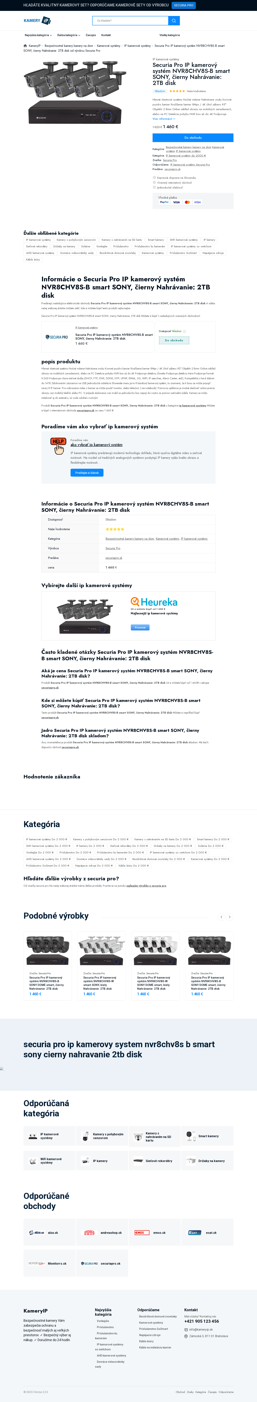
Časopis (91, 35)
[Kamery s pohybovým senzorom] (85, 1135)
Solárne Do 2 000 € (211, 846)
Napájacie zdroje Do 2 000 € (94, 866)
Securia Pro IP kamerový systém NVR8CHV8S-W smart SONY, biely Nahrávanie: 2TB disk (99, 983)
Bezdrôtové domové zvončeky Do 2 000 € (158, 859)
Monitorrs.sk (57, 1263)
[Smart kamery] (191, 1135)
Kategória (200, 1392)
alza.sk (53, 1233)
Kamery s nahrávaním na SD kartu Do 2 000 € (163, 839)
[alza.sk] (36, 1232)
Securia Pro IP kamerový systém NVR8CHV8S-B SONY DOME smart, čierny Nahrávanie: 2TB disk (46, 983)
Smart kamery (156, 240)
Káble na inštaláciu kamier (155, 1347)
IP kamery (209, 240)
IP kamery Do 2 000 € (90, 846)
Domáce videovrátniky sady (77, 253)
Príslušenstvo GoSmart (183, 253)
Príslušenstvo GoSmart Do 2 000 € (47, 866)
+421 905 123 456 (201, 1321)
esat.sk (211, 1233)
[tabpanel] (75, 91)
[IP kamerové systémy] (33, 1135)
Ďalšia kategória (67, 35)
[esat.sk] (194, 1232)
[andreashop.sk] (89, 1232)
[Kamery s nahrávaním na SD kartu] (138, 1136)
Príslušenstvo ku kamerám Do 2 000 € (120, 852)
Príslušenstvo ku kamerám (150, 246)
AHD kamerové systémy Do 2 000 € (48, 859)
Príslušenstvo (121, 246)
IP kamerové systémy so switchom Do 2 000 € (178, 852)
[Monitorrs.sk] (36, 1263)
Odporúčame (226, 1392)
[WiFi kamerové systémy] (33, 1160)
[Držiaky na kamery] (191, 1160)
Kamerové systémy (153, 253)
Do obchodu (193, 138)
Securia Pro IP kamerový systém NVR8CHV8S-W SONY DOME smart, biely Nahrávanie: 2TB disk (153, 983)
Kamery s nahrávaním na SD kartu (122, 240)
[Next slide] (229, 917)
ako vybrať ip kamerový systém (96, 444)
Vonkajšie (101, 246)
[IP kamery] (85, 1160)
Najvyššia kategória (37, 35)
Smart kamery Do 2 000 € (213, 839)
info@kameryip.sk (201, 1329)
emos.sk (159, 1233)
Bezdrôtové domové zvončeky (118, 253)
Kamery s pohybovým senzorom (76, 240)
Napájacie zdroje (213, 253)
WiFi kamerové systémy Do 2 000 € (48, 846)
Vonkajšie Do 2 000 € (40, 852)
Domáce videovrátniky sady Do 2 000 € (101, 859)
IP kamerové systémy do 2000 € (186, 156)
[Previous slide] (221, 917)
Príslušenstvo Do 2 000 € (75, 852)
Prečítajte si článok (87, 472)
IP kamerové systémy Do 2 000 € (46, 839)
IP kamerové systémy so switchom (191, 246)
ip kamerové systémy (192, 405)
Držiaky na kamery (64, 246)
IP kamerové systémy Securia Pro (190, 165)
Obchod (180, 1392)
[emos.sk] (142, 1232)
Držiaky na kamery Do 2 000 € (173, 846)
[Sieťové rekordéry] (138, 1160)
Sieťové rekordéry (36, 246)
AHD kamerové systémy (40, 253)
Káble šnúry (33, 259)
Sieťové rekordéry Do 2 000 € (129, 846)
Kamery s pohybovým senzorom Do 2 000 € (100, 839)
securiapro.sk (172, 169)
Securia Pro (183, 5)
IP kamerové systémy (166, 59)
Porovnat (140, 627)
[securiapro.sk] (89, 1263)
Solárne (85, 246)
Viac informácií (163, 119)
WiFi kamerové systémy (184, 240)
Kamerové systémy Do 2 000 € (210, 859)
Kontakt (106, 35)
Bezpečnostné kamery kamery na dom (188, 147)
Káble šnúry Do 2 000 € (134, 866)
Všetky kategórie (170, 35)
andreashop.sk (111, 1233)
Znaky (190, 1392)
